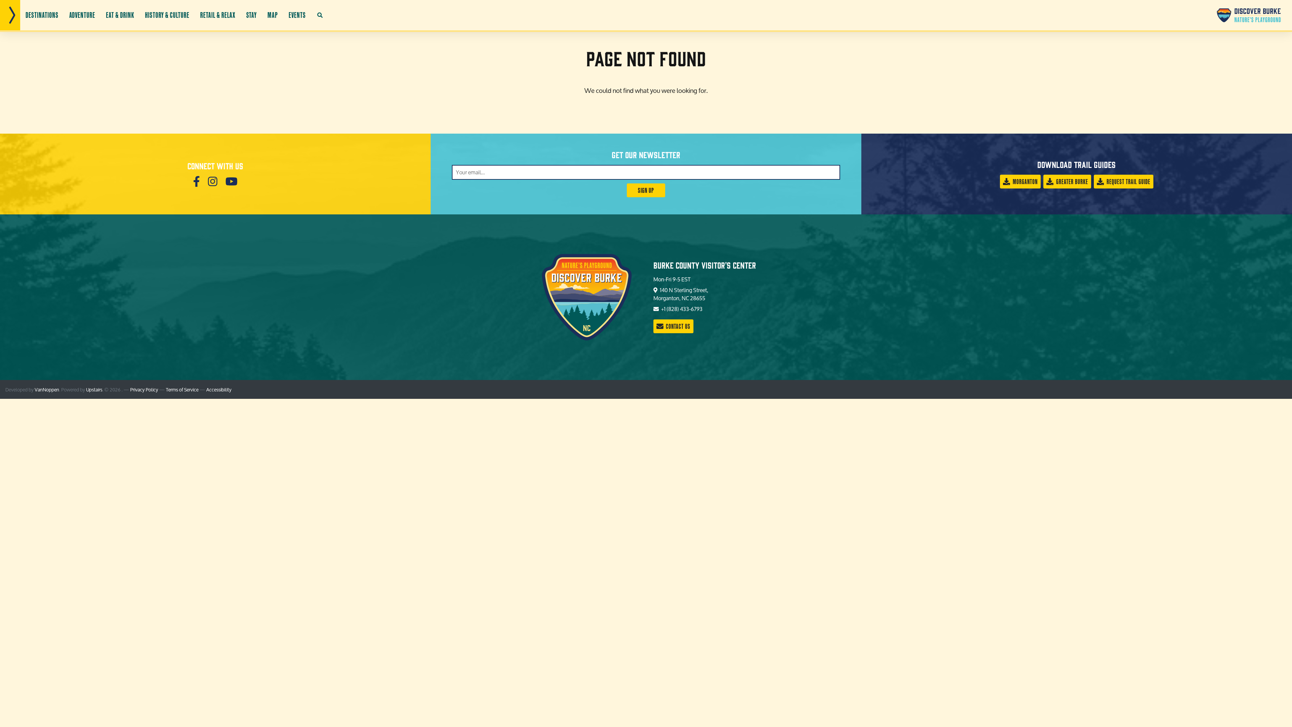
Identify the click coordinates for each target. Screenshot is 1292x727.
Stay (251, 15)
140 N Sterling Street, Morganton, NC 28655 (680, 294)
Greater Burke (1071, 181)
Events (297, 15)
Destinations (42, 15)
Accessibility (218, 389)
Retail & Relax (217, 15)
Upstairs (94, 389)
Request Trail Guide (1127, 181)
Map (272, 15)
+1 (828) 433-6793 (681, 308)
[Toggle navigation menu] (10, 15)
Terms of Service (182, 389)
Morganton (1024, 181)
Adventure (82, 15)
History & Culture (167, 15)
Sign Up (646, 190)
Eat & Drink (120, 15)
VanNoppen (47, 389)
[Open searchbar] (320, 15)
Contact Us (677, 326)
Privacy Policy (144, 389)
